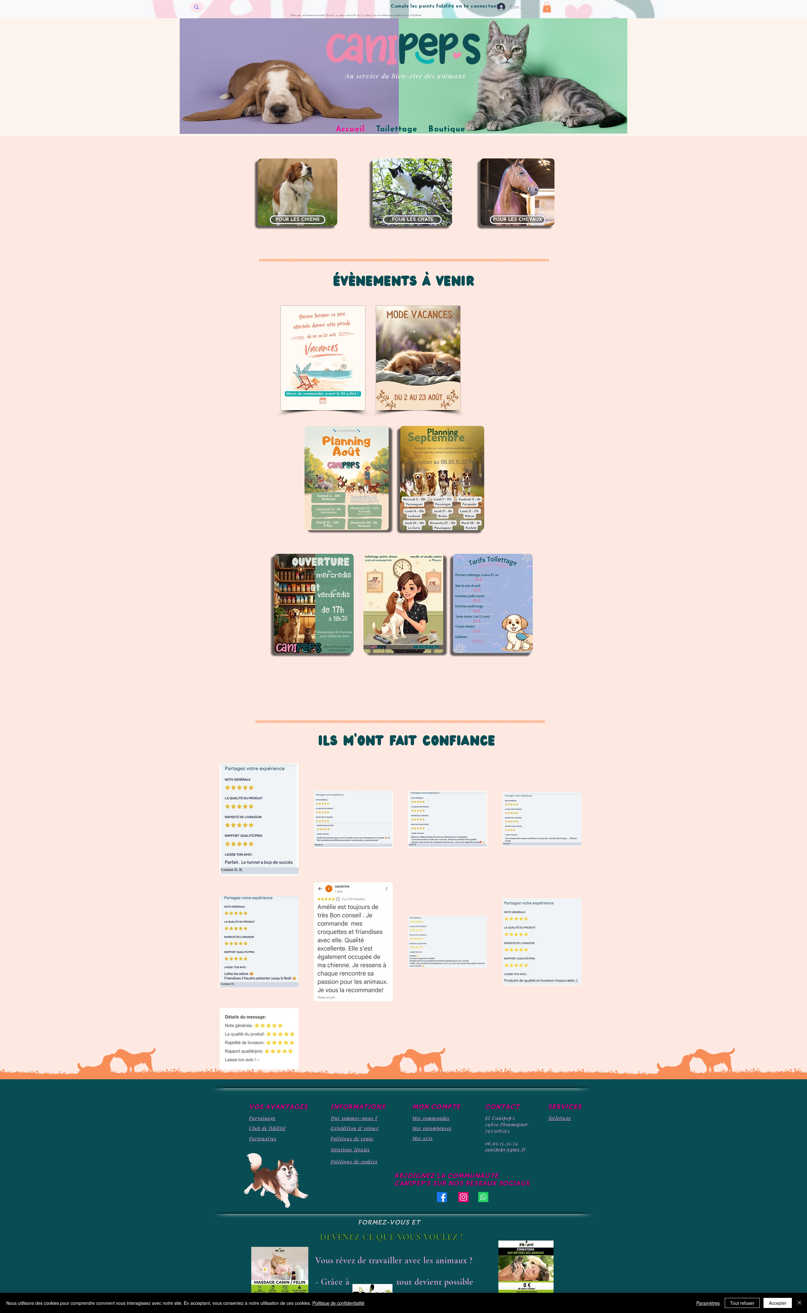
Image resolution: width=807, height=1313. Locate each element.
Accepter (778, 1303)
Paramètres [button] (708, 1303)
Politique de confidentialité (338, 1303)
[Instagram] (463, 1197)
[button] (547, 7)
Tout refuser (742, 1303)
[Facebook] (442, 1197)
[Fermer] (799, 1303)
